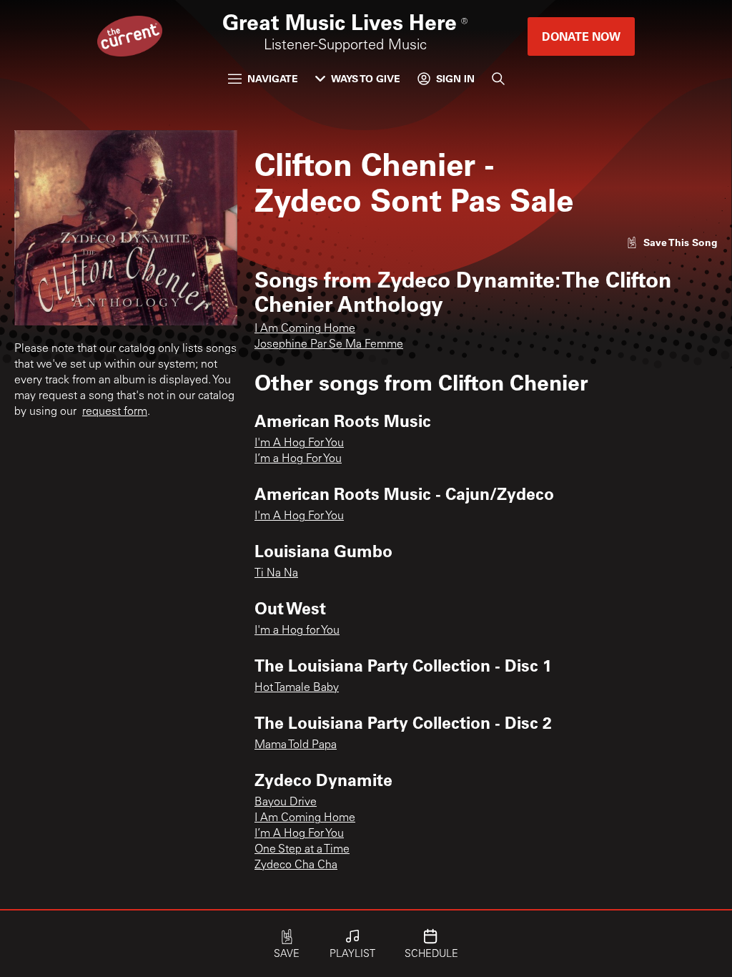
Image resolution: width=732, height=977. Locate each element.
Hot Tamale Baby (296, 688)
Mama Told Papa (295, 745)
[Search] (498, 78)
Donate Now (581, 36)
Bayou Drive (285, 802)
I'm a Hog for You (297, 631)
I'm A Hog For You (299, 443)
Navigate (272, 78)
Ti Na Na (276, 573)
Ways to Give (365, 78)
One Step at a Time (302, 849)
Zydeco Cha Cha (295, 865)
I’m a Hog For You (298, 459)
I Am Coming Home (304, 329)
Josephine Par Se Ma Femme (328, 344)
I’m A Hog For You (299, 834)
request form (114, 412)
